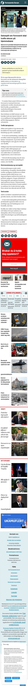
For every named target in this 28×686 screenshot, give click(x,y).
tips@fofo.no (20, 95)
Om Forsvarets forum (14, 569)
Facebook (14, 585)
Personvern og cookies (14, 582)
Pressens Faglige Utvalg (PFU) (12, 628)
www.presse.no (14, 638)
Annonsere (14, 573)
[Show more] (25, 90)
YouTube (14, 596)
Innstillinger (23, 685)
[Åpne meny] (25, 3)
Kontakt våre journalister (14, 540)
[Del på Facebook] (2, 62)
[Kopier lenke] (14, 62)
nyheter (4, 231)
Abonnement (14, 576)
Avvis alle (8, 678)
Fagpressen (22, 641)
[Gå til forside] (11, 2)
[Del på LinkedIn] (8, 62)
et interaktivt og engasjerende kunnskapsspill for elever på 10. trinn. (13, 83)
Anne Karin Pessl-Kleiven (14, 545)
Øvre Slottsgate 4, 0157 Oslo (14, 552)
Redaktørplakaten (14, 610)
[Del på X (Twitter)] (5, 62)
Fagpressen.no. (18, 672)
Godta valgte (16, 678)
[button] (2, 293)
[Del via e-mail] (11, 62)
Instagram (14, 589)
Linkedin (14, 592)
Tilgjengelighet (14, 579)
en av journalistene (20, 96)
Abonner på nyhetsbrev (14, 600)
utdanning (12, 231)
